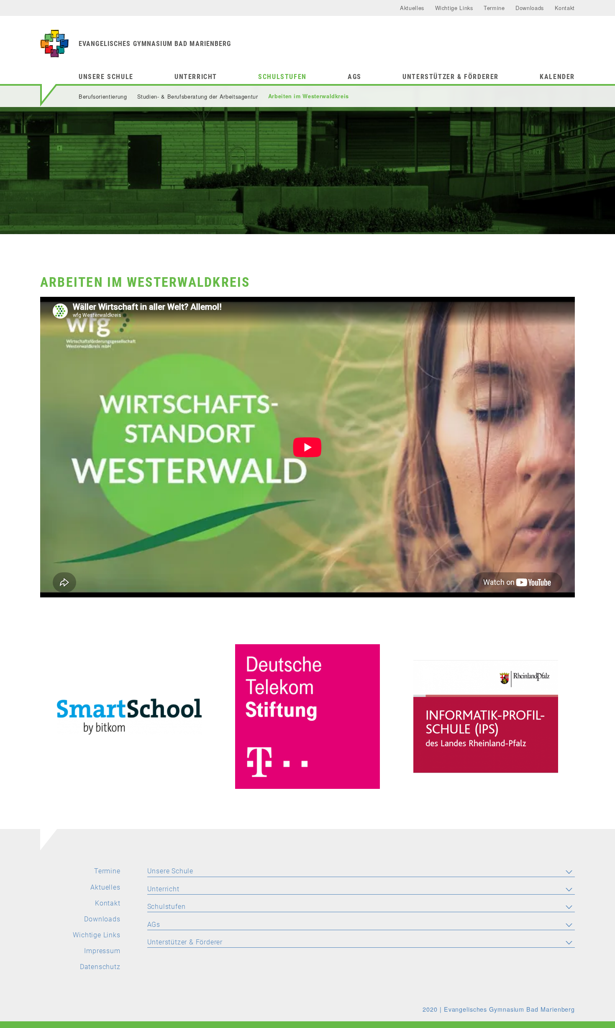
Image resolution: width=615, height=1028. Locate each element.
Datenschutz (100, 967)
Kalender (557, 77)
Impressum (102, 951)
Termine (494, 8)
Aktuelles (412, 8)
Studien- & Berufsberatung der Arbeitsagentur (197, 96)
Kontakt (565, 8)
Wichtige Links (454, 8)
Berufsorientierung (103, 96)
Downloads (529, 8)
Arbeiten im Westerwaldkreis (308, 96)
